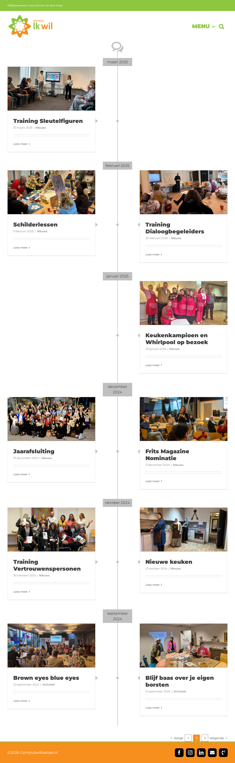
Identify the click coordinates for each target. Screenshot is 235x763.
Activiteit (48, 684)
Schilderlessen (35, 224)
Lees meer (20, 144)
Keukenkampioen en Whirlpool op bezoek (176, 339)
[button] (221, 26)
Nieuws (41, 127)
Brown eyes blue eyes (46, 678)
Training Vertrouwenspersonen (47, 565)
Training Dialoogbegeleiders (174, 228)
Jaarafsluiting (33, 451)
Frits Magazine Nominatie (167, 455)
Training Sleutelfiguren (48, 121)
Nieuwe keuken (168, 561)
